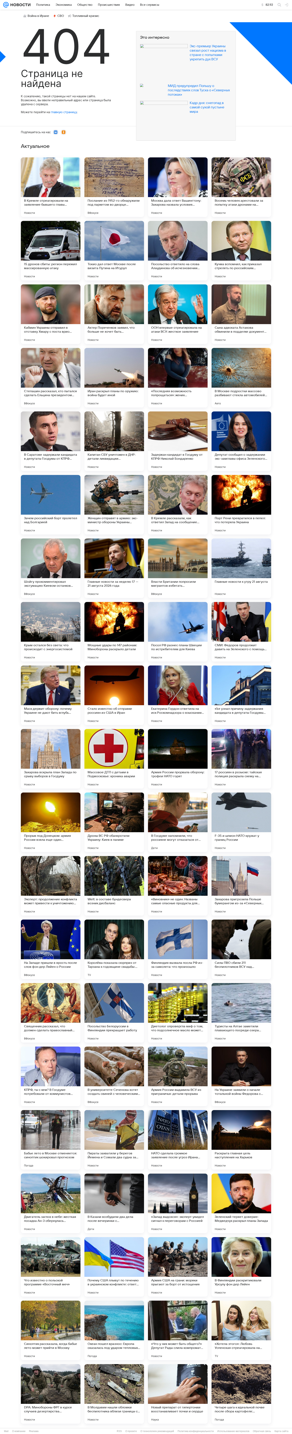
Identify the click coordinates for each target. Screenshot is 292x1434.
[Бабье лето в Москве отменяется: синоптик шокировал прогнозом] (50, 1140)
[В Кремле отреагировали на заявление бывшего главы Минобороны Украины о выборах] (50, 187)
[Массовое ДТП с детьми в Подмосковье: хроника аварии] (114, 759)
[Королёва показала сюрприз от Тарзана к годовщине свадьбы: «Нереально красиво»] (114, 949)
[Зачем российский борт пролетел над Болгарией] (50, 504)
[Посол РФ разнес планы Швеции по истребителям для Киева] (178, 632)
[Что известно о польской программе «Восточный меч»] (50, 1267)
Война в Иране (38, 15)
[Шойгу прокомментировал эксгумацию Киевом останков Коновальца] (50, 568)
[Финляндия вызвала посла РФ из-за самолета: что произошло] (178, 949)
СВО (60, 15)
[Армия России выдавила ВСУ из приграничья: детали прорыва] (178, 1076)
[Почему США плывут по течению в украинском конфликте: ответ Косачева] (114, 1267)
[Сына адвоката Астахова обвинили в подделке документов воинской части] (241, 314)
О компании (18, 1431)
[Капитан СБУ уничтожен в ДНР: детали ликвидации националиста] (114, 441)
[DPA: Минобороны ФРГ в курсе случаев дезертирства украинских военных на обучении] (50, 1394)
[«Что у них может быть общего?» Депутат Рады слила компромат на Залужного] (178, 1330)
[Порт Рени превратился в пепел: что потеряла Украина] (241, 504)
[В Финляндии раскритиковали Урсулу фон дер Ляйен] (241, 1267)
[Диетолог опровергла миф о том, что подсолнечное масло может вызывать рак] (178, 1013)
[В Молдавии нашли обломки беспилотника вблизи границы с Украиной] (114, 1394)
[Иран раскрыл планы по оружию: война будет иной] (114, 377)
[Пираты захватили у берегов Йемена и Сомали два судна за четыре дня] (114, 1140)
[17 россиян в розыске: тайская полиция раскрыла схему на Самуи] (241, 759)
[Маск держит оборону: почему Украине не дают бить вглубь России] (50, 695)
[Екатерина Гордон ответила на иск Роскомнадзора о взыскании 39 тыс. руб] (178, 695)
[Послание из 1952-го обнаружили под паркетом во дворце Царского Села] (114, 187)
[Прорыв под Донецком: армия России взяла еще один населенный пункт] (50, 822)
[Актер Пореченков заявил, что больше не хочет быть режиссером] (114, 314)
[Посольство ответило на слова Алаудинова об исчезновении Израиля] (178, 250)
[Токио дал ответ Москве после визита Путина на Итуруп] (114, 250)
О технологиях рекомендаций (157, 1431)
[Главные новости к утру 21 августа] (241, 568)
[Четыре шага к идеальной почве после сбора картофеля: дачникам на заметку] (241, 1394)
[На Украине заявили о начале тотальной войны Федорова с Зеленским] (241, 1076)
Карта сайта (281, 1431)
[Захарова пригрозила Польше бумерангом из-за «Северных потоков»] (241, 886)
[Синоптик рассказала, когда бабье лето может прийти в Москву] (50, 1330)
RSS (119, 1431)
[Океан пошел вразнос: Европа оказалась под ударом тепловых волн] (114, 1330)
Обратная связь (262, 1431)
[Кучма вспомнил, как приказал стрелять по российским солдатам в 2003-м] (241, 250)
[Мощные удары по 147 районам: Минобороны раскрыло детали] (114, 632)
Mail (6, 1431)
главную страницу (64, 112)
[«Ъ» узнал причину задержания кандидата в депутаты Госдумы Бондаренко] (241, 695)
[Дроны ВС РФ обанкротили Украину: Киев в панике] (114, 822)
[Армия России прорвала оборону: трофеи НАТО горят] (178, 759)
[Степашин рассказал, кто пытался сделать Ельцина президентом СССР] (50, 377)
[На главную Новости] (20, 5)
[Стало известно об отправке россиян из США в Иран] (114, 695)
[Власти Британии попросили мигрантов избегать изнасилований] (178, 568)
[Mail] (6, 5)
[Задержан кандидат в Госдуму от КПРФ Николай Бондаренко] (178, 441)
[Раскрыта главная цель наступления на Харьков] (241, 1140)
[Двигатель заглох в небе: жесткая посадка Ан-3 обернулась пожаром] (50, 1203)
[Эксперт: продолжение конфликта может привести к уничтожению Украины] (50, 886)
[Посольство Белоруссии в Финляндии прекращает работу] (114, 1013)
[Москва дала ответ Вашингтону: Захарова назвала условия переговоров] (178, 187)
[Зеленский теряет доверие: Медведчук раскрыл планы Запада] (241, 1203)
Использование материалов (233, 1431)
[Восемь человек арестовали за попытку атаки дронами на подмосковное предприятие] (241, 187)
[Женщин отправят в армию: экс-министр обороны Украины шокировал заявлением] (114, 504)
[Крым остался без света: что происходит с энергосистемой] (50, 632)
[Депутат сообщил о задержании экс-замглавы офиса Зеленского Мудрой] (241, 441)
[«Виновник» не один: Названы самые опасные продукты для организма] (178, 886)
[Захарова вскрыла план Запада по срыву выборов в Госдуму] (50, 759)
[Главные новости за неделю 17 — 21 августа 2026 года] (114, 568)
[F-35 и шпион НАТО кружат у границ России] (241, 822)
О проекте (131, 1431)
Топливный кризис (85, 15)
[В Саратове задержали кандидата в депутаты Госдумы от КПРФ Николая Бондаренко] (50, 441)
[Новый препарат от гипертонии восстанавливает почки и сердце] (178, 1394)
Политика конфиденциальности (196, 1431)
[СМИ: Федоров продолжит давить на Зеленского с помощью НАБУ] (241, 632)
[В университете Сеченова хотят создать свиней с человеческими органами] (114, 1076)
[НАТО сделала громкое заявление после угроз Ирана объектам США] (178, 1140)
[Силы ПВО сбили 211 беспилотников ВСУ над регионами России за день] (241, 949)
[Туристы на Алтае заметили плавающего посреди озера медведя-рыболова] (241, 1013)
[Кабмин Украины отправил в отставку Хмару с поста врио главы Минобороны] (50, 314)
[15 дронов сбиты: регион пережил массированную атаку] (50, 250)
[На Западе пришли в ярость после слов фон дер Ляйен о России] (50, 949)
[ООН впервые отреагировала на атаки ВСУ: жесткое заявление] (178, 314)
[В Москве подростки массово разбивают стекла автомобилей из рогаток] (241, 377)
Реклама (34, 1431)
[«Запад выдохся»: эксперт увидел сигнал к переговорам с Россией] (178, 1203)
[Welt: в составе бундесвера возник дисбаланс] (114, 886)
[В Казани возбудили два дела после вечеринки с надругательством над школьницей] (114, 1203)
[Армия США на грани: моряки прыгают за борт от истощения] (178, 1267)
